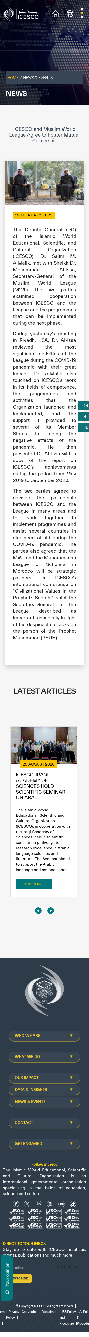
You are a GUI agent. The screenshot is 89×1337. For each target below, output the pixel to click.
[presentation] (38, 910)
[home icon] (55, 13)
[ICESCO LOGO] (44, 993)
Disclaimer (49, 1312)
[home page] (22, 13)
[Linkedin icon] (39, 1204)
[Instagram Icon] (50, 1204)
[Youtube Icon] (61, 1204)
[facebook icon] (16, 1204)
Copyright (29, 1312)
